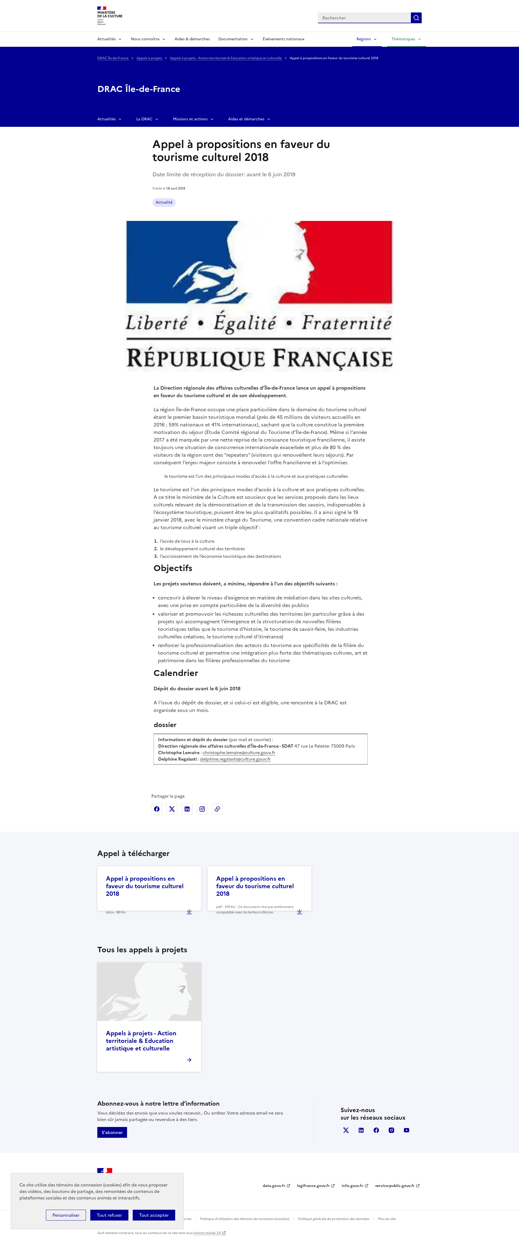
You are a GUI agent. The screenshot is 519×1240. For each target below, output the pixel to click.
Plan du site (387, 1218)
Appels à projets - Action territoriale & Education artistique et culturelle (226, 58)
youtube (406, 1130)
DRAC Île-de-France (113, 58)
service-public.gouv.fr (395, 1186)
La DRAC (144, 119)
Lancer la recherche (416, 17)
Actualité (164, 202)
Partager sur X (172, 809)
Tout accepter (154, 1215)
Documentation (233, 39)
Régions (364, 39)
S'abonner (112, 1132)
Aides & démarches (192, 39)
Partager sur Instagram (202, 809)
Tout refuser (109, 1215)
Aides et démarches (246, 119)
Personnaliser (65, 1215)
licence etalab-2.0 (207, 1233)
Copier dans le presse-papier (217, 809)
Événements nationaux (283, 39)
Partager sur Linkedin (187, 809)
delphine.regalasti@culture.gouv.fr (235, 759)
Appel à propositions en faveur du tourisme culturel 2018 (145, 886)
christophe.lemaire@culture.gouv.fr (239, 752)
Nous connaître (145, 39)
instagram (391, 1130)
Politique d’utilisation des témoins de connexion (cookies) (244, 1218)
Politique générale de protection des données (333, 1218)
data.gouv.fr (274, 1186)
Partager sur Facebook (156, 809)
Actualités (106, 39)
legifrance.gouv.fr (313, 1186)
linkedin (361, 1130)
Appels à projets (150, 58)
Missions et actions (190, 119)
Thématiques (403, 39)
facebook (376, 1130)
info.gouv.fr (352, 1186)
